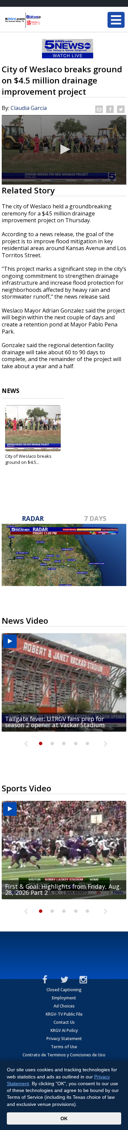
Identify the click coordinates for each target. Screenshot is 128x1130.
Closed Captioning (64, 990)
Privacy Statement (64, 1038)
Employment (64, 998)
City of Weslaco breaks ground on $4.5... (28, 459)
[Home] (46, 20)
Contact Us (64, 1022)
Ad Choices (64, 1006)
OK (64, 1118)
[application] (64, 150)
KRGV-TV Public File (64, 1014)
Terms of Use (64, 1047)
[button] (64, 149)
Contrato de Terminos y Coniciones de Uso (64, 1055)
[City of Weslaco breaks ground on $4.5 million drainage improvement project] (33, 428)
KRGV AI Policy (64, 1030)
